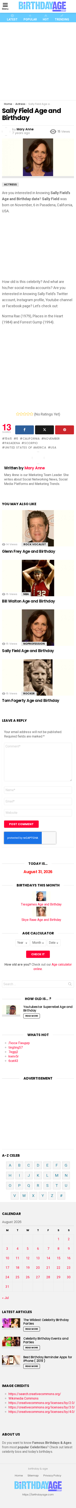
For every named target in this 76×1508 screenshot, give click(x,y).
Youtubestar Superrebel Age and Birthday (48, 1009)
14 (48, 1258)
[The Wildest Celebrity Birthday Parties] (11, 1324)
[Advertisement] (38, 61)
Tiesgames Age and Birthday (41, 904)
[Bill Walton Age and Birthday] (38, 581)
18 (17, 1268)
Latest (12, 19)
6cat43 (13, 1061)
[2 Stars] (21, 414)
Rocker (29, 693)
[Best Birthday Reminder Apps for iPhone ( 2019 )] (11, 1361)
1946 (8, 439)
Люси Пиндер (19, 1043)
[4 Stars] (28, 414)
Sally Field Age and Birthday (28, 651)
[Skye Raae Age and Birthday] (41, 915)
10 (7, 1258)
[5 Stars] (31, 414)
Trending (62, 19)
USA (53, 447)
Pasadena (12, 443)
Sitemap (33, 1475)
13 (38, 1258)
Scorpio (31, 443)
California (31, 439)
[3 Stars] (24, 414)
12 (28, 1258)
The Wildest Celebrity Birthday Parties (46, 1322)
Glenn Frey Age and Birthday (28, 551)
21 (48, 1268)
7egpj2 (13, 1052)
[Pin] (64, 429)
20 (38, 1268)
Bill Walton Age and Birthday (28, 601)
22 (58, 1268)
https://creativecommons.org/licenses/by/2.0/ (42, 1403)
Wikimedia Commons (24, 1398)
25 (17, 1277)
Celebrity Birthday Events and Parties (45, 1340)
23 (69, 1268)
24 (7, 1277)
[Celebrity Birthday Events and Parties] (11, 1342)
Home (19, 1475)
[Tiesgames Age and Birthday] (41, 900)
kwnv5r (14, 1056)
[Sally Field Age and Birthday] (38, 630)
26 (28, 1277)
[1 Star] (17, 414)
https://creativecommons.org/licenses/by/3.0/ (42, 1407)
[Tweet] (44, 429)
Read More (31, 1015)
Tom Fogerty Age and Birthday (30, 700)
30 (69, 1277)
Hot (46, 19)
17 (7, 1268)
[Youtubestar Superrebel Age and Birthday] (11, 1011)
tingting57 (16, 1047)
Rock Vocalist (35, 544)
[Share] (24, 429)
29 (58, 1277)
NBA (26, 594)
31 (7, 1287)
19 (28, 1268)
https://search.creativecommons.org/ (35, 1394)
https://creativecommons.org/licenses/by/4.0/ (42, 1412)
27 (38, 1277)
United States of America (25, 447)
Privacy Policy (52, 1475)
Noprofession (34, 644)
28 (48, 1277)
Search (70, 984)
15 (58, 1258)
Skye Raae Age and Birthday (41, 920)
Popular (30, 19)
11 (17, 1258)
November (52, 439)
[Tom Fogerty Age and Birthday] (38, 680)
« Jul (5, 1298)
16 (69, 1258)
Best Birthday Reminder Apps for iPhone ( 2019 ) (47, 1359)
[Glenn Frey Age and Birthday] (38, 531)
